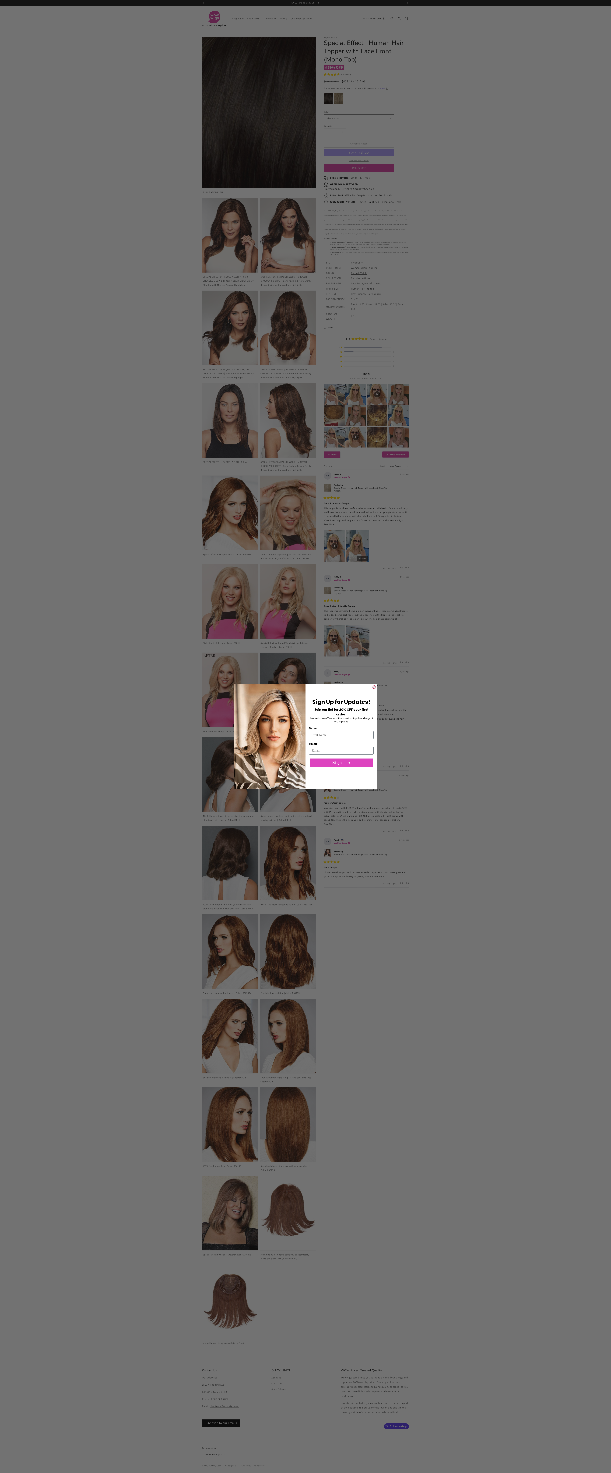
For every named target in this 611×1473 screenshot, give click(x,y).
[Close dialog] (374, 687)
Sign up (341, 762)
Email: (313, 744)
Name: (313, 728)
